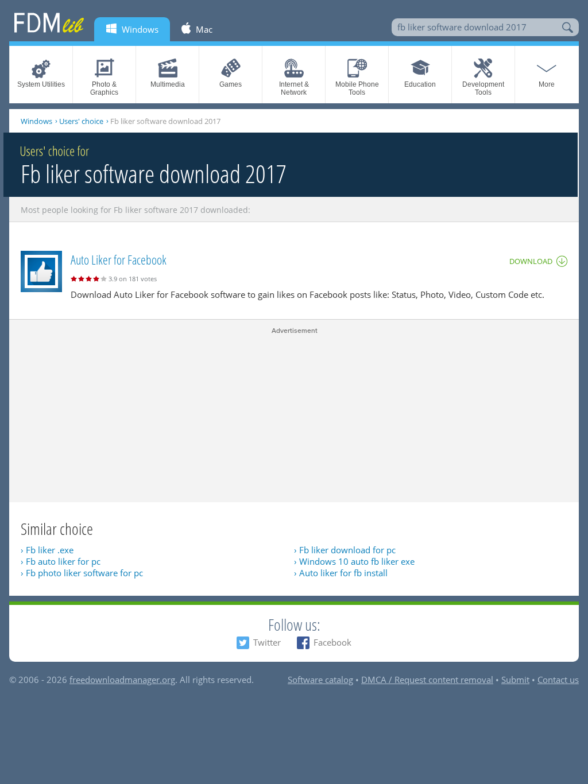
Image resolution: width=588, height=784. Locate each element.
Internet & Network (294, 88)
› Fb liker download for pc (345, 550)
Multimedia (167, 84)
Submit (515, 679)
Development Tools (483, 88)
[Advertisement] (294, 416)
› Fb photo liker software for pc (82, 573)
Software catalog (320, 679)
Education (420, 84)
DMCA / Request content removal (427, 679)
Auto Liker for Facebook (119, 259)
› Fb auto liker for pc (60, 561)
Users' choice (81, 121)
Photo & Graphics (104, 88)
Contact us (558, 679)
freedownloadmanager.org (122, 679)
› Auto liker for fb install (341, 573)
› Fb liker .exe (47, 550)
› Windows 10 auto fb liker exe (354, 561)
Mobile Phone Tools (357, 88)
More (547, 84)
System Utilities (41, 84)
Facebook (332, 642)
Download (530, 261)
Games (230, 84)
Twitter (267, 642)
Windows (36, 121)
